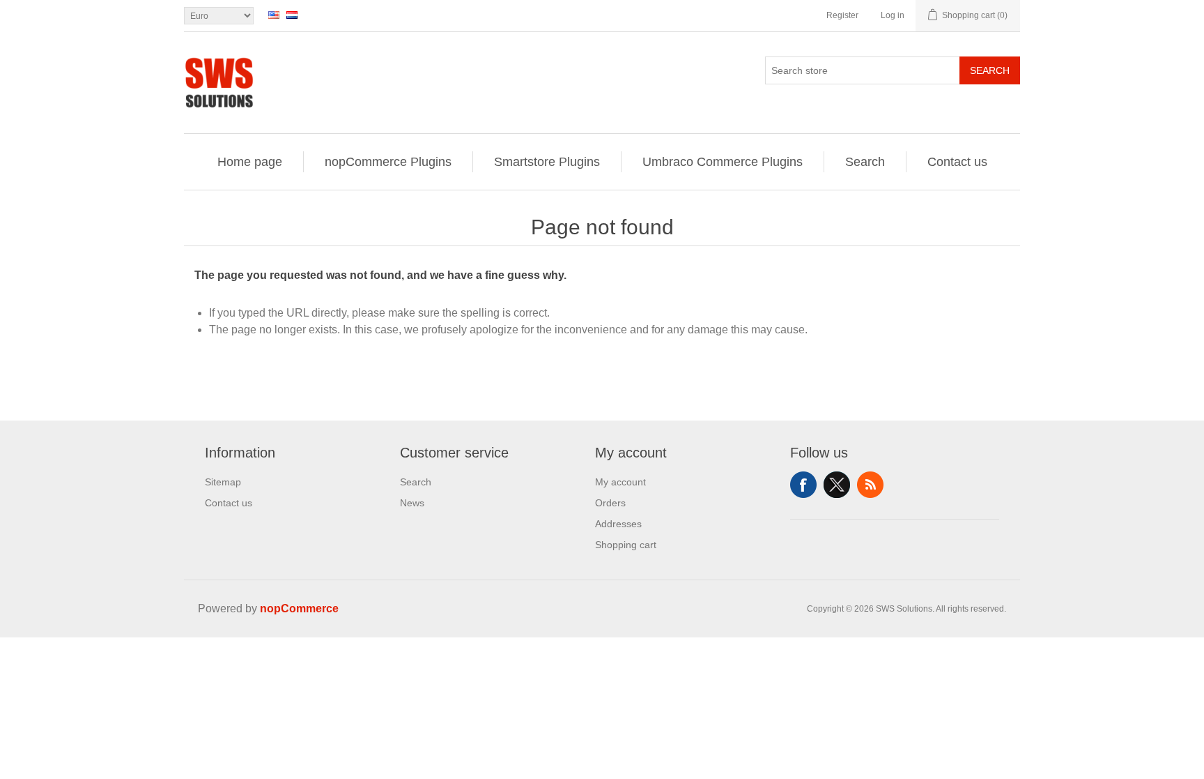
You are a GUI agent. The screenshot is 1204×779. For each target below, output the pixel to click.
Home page (249, 162)
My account (620, 481)
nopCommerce (299, 608)
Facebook (803, 484)
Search (990, 70)
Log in (892, 15)
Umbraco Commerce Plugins (722, 162)
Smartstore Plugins (547, 162)
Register (842, 15)
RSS (870, 484)
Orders (610, 502)
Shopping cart (625, 544)
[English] (273, 14)
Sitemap (223, 481)
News (412, 502)
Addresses (618, 523)
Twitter (837, 484)
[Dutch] (292, 14)
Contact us (957, 162)
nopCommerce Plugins (388, 162)
